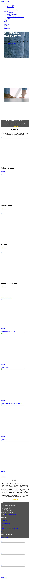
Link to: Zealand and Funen (8, 331)
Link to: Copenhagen (6, 298)
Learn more (12, 43)
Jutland (2, 526)
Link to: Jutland (5, 367)
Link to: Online (4, 439)
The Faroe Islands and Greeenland (9, 528)
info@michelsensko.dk (10, 514)
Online (3, 471)
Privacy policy (4, 537)
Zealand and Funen (5, 523)
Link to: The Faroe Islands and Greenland (11, 403)
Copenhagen (4, 520)
